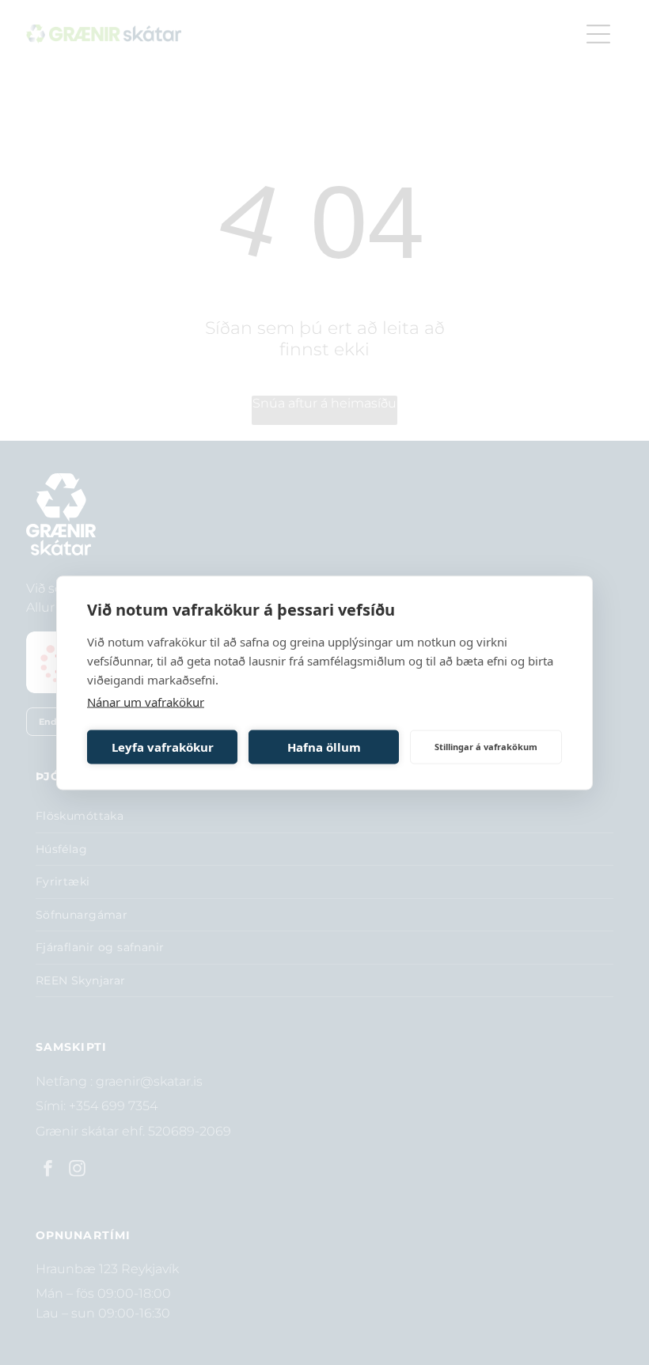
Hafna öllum (324, 747)
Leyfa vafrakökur (163, 747)
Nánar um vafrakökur (145, 701)
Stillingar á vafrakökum (486, 747)
